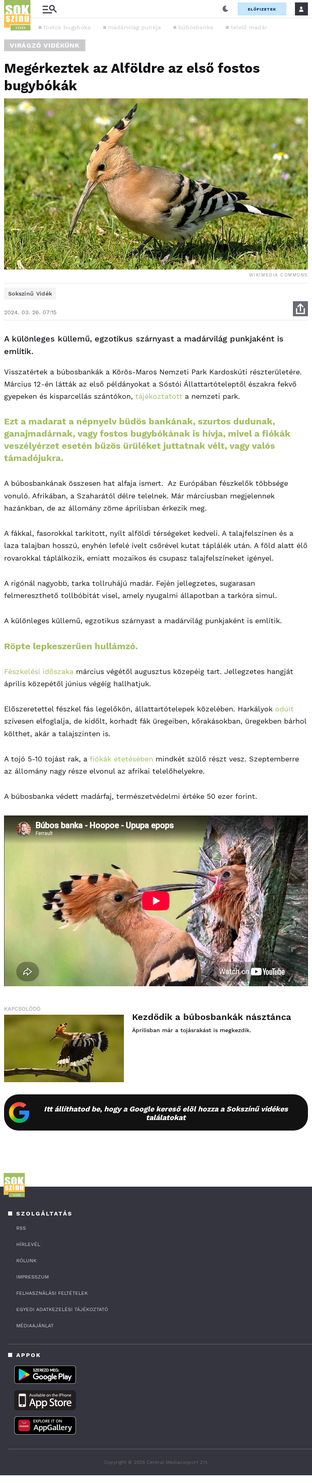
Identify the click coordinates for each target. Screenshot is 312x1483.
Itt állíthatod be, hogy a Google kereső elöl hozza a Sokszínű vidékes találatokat (166, 1113)
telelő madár (249, 27)
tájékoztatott (158, 396)
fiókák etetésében (120, 759)
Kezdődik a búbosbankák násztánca (211, 1017)
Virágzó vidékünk (45, 45)
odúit (284, 709)
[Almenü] (50, 9)
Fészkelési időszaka (39, 671)
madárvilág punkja (134, 27)
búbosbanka (196, 27)
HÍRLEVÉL (28, 1244)
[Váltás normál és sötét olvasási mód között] (225, 9)
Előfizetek (262, 9)
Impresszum (32, 1277)
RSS (21, 1228)
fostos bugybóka (67, 27)
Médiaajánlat (35, 1326)
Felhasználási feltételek (52, 1293)
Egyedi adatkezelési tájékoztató (62, 1309)
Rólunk (26, 1260)
